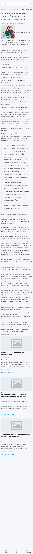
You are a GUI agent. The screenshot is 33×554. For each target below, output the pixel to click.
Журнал (9, 9)
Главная (3, 9)
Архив (14, 9)
